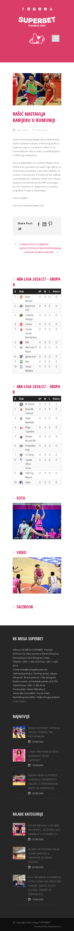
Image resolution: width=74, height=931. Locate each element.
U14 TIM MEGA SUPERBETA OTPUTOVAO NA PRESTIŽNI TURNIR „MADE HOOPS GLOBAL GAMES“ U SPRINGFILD (44, 885)
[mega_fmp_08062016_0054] (37, 89)
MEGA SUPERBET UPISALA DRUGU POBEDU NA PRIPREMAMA (44, 732)
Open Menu (55, 38)
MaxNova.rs (54, 926)
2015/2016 (41, 130)
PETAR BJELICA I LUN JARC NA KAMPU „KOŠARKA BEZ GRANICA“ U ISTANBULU (44, 830)
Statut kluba (19, 701)
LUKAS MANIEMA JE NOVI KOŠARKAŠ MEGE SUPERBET (43, 756)
